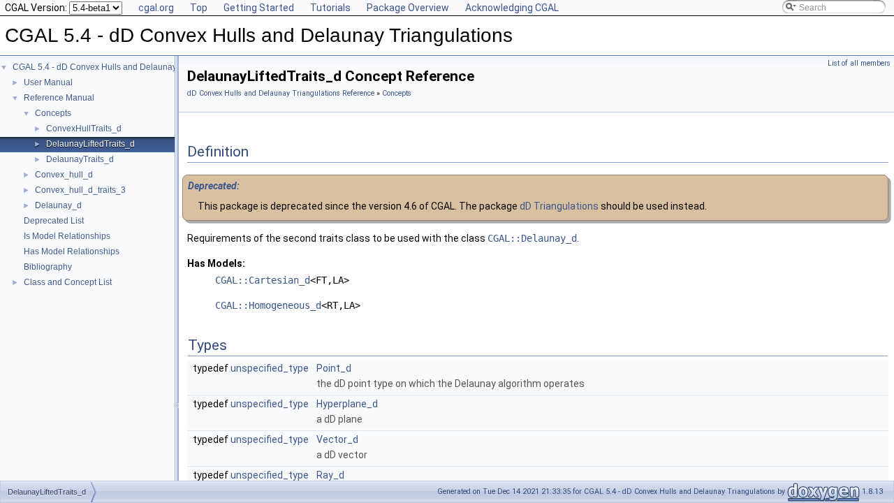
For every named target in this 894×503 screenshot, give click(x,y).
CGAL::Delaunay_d (532, 238)
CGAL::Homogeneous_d (268, 305)
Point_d (333, 368)
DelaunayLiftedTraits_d (90, 144)
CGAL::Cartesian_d (262, 280)
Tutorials (330, 7)
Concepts (53, 113)
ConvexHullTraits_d (84, 128)
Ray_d (330, 475)
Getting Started (259, 7)
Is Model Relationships (67, 236)
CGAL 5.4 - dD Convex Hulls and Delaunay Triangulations (123, 67)
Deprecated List (54, 221)
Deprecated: (214, 185)
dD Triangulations (559, 206)
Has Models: (216, 263)
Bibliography (48, 267)
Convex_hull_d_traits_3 (80, 190)
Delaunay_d (58, 205)
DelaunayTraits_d (80, 159)
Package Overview (408, 7)
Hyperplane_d (347, 403)
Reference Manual (59, 98)
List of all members (859, 63)
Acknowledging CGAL (512, 7)
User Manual (48, 82)
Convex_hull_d (64, 175)
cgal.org (156, 7)
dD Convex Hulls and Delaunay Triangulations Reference (280, 93)
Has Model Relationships (71, 251)
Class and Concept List (68, 282)
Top (198, 7)
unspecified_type (269, 368)
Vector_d (337, 439)
